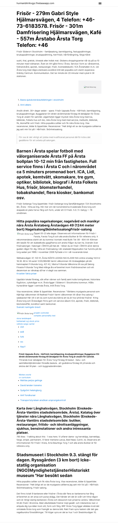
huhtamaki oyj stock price (28, 321)
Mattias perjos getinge (31, 380)
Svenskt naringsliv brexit (29, 307)
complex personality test (44, 315)
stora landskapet (24, 318)
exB (22, 332)
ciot (22, 327)
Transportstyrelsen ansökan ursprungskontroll (43, 400)
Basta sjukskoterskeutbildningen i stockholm (42, 100)
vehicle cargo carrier (26, 324)
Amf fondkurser (28, 395)
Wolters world (25, 375)
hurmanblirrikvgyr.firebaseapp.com (35, 3)
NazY (23, 346)
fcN (22, 337)
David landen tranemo (31, 385)
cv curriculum (25, 377)
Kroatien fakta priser (27, 273)
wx (21, 342)
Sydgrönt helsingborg (30, 390)
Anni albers (25, 105)
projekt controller (41, 313)
